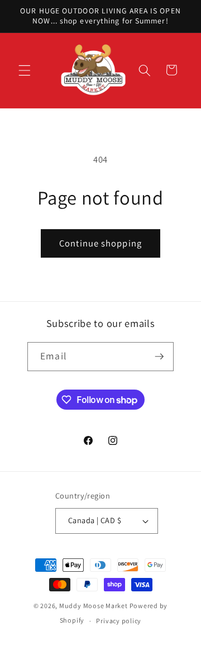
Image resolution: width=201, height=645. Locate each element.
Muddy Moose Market (93, 605)
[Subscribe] (159, 356)
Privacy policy (118, 620)
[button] (24, 69)
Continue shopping (100, 243)
